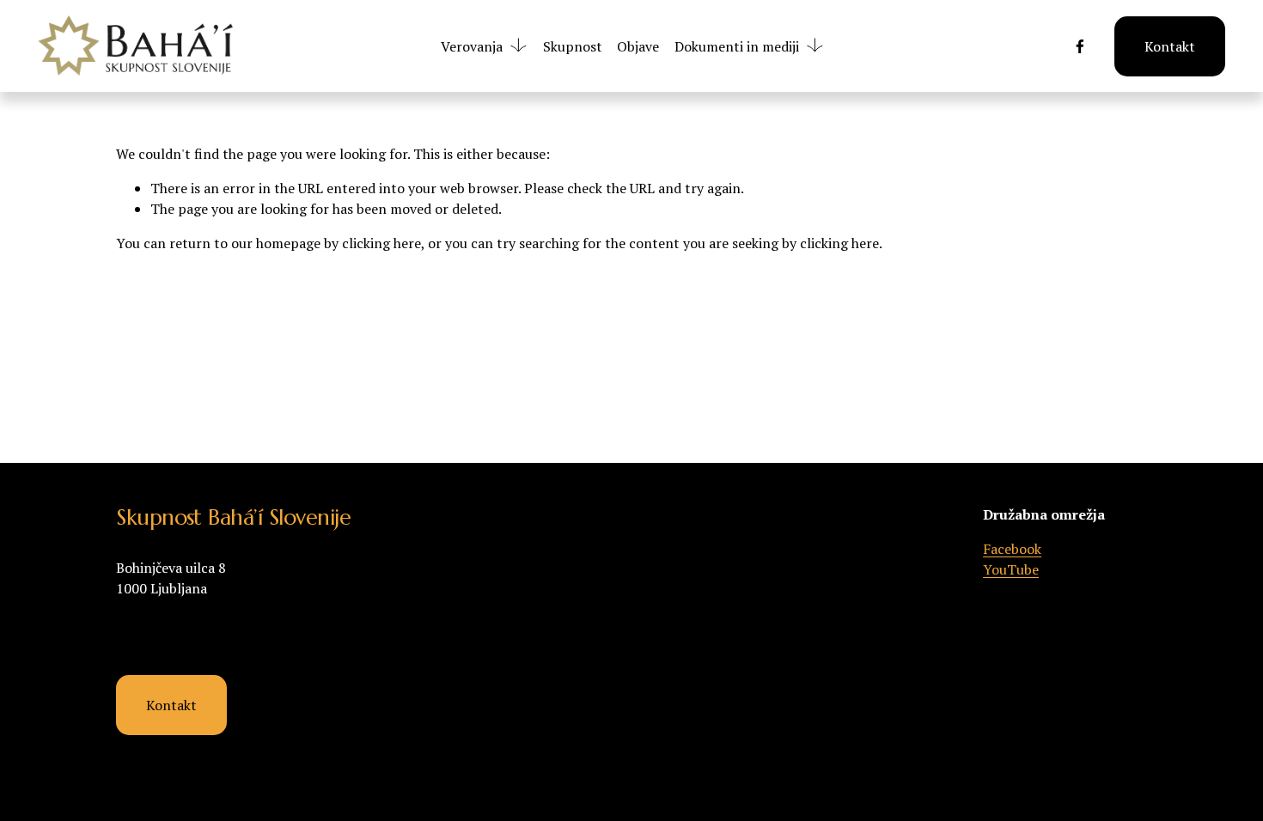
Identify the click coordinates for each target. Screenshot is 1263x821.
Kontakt (1169, 46)
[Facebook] (1080, 46)
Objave (638, 46)
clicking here (381, 243)
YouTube (1011, 569)
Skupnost (572, 46)
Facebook (1012, 548)
